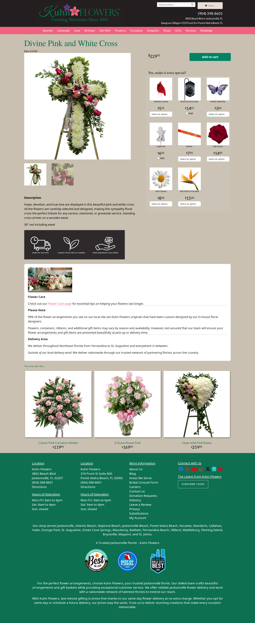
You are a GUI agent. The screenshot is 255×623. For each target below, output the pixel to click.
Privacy (134, 509)
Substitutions (138, 513)
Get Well (104, 30)
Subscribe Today (193, 484)
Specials (48, 30)
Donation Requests (143, 496)
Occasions (136, 30)
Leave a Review (140, 504)
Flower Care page (60, 304)
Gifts (178, 30)
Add (190, 113)
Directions (39, 487)
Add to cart (210, 57)
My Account (137, 518)
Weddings (206, 30)
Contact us (137, 491)
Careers (135, 487)
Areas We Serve (140, 478)
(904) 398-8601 (210, 13)
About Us (136, 469)
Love (77, 30)
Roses (167, 30)
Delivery (135, 500)
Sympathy (153, 30)
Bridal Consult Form (143, 482)
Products (120, 30)
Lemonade (63, 30)
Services (191, 30)
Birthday (89, 30)
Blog (132, 473)
